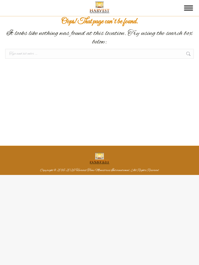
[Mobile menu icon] (188, 8)
